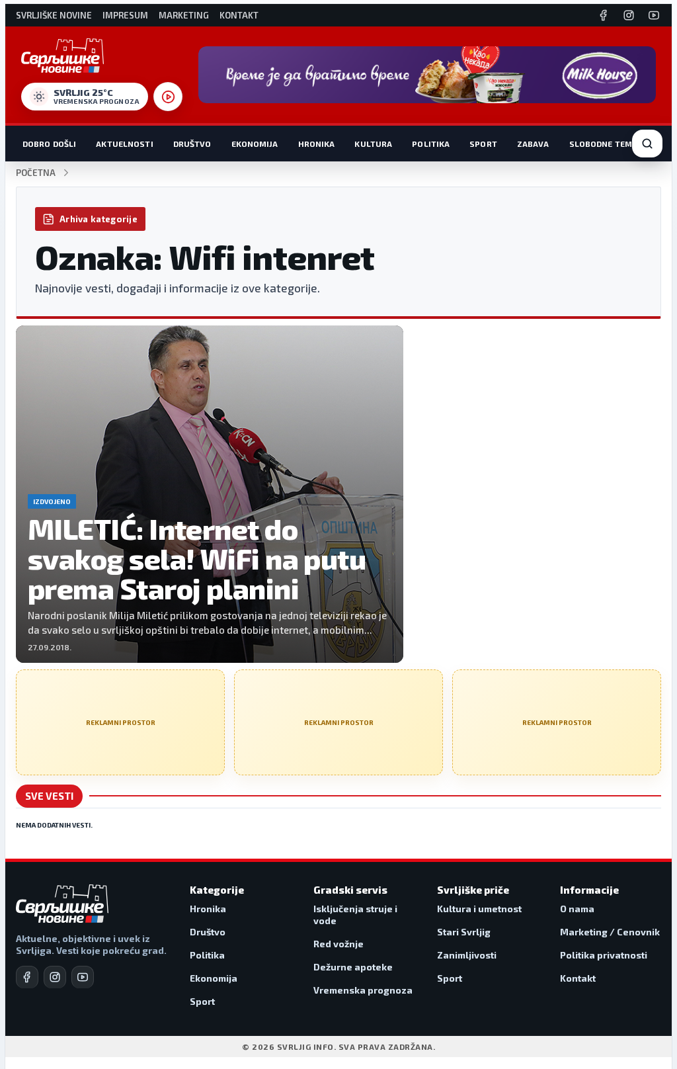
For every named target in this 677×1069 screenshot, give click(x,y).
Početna (36, 173)
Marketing (184, 15)
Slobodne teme (603, 143)
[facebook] (27, 977)
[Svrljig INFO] (62, 55)
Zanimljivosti (467, 955)
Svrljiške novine (54, 15)
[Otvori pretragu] (647, 143)
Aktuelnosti (124, 143)
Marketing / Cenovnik (610, 931)
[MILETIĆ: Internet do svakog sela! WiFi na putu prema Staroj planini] (209, 494)
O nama (577, 908)
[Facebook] (603, 15)
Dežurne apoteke (353, 966)
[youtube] (82, 977)
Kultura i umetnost (479, 908)
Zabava (533, 143)
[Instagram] (628, 15)
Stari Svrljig (464, 931)
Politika (431, 143)
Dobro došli (49, 143)
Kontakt (239, 15)
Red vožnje (338, 943)
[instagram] (55, 977)
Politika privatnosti (603, 955)
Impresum (125, 15)
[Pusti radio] (167, 96)
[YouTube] (654, 15)
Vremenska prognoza (363, 990)
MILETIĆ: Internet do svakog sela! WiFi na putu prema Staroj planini (197, 558)
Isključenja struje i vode (355, 914)
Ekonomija (254, 143)
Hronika (316, 143)
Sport (483, 143)
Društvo (192, 143)
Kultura (373, 143)
